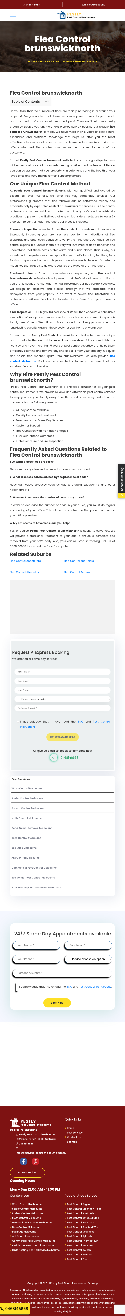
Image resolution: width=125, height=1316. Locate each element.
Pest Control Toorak (79, 1259)
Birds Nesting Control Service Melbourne (36, 887)
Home (70, 1128)
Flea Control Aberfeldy (24, 572)
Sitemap (72, 1141)
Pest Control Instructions (95, 987)
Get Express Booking (62, 737)
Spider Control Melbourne (27, 798)
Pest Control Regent (79, 1204)
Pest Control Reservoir (80, 1245)
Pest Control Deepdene (80, 1231)
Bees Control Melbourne (26, 838)
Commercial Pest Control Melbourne (34, 868)
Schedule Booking (94, 4)
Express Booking (27, 1172)
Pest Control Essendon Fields (84, 1208)
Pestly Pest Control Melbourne (36, 1134)
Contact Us (74, 1137)
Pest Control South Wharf (82, 1213)
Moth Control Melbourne (26, 818)
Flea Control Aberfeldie (79, 561)
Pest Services (75, 1132)
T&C (80, 721)
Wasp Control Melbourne (26, 788)
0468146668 (32, 4)
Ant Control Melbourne (25, 858)
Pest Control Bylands (79, 1236)
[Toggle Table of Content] (44, 101)
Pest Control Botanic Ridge (83, 1218)
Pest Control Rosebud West (83, 1227)
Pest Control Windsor (79, 1254)
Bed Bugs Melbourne (24, 848)
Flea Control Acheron (77, 572)
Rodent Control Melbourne (27, 808)
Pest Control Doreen (79, 1250)
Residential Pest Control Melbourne (33, 877)
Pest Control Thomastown (82, 1240)
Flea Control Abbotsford (25, 561)
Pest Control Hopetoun (80, 1222)
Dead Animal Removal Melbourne (31, 828)
